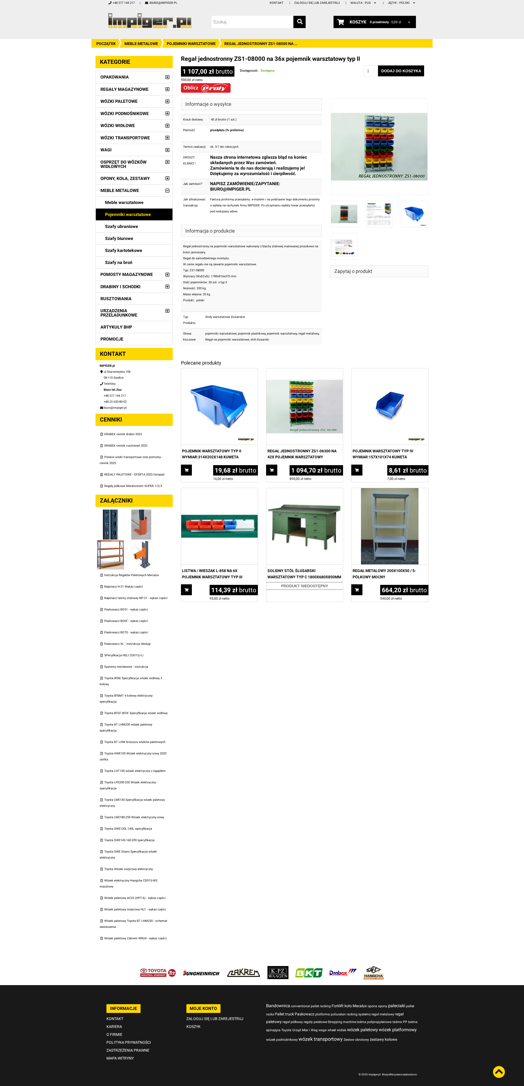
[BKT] (309, 969)
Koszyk (193, 1026)
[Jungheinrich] (201, 969)
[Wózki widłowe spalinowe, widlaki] (374, 969)
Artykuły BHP (116, 327)
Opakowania (114, 77)
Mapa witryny (120, 1058)
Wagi (106, 149)
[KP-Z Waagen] (278, 969)
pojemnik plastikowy (252, 333)
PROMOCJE (111, 339)
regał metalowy (308, 333)
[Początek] (150, 20)
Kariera (114, 1026)
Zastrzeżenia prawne (127, 1050)
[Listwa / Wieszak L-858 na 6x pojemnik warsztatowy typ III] (219, 491)
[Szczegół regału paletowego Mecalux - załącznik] (141, 542)
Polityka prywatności (128, 1042)
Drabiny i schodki (120, 286)
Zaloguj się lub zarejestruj (317, 3)
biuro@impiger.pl (163, 3)
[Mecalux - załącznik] (111, 512)
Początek (106, 43)
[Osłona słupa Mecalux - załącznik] (141, 512)
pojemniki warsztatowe (221, 333)
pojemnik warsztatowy (282, 333)
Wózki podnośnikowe (124, 113)
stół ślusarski (260, 339)
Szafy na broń (118, 262)
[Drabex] (343, 969)
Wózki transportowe (125, 137)
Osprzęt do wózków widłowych (123, 164)
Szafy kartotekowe (123, 250)
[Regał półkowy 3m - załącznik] (111, 542)
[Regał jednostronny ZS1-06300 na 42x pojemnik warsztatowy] (304, 371)
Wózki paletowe (119, 101)
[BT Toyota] (158, 969)
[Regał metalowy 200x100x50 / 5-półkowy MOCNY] (390, 491)
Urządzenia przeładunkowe (118, 313)
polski (399, 3)
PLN (360, 3)
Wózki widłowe (117, 125)
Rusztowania (116, 298)
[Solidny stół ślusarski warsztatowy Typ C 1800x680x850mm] (304, 491)
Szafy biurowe (119, 238)
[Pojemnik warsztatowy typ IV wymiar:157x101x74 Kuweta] (390, 371)
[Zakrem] (244, 969)
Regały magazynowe (124, 89)
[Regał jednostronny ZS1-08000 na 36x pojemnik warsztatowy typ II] (379, 101)
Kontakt (277, 3)
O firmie (114, 1034)
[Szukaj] (299, 22)
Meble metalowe (141, 43)
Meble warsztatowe (124, 202)
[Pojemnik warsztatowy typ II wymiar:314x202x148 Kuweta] (219, 371)
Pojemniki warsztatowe (191, 43)
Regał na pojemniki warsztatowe (227, 339)
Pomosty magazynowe (126, 274)
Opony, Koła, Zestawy (125, 178)
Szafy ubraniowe (121, 226)
